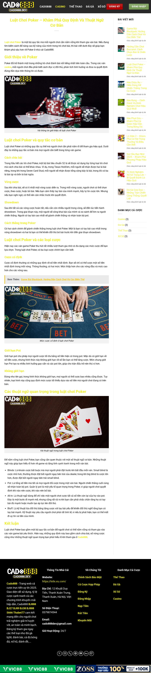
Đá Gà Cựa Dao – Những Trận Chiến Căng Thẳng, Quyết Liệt (137, 194)
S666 (10, 612)
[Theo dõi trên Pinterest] (75, 653)
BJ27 (10, 608)
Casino (60, 6)
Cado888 (45, 6)
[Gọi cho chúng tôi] (70, 653)
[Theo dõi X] (59, 653)
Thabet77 (19, 612)
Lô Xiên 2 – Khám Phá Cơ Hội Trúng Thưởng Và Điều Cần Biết (136, 140)
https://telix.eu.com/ (54, 581)
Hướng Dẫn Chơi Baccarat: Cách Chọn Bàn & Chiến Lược (136, 51)
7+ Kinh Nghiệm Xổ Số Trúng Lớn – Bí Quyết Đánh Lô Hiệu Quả (136, 176)
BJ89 (16, 608)
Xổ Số (101, 6)
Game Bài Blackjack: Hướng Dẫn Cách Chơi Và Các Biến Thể (136, 33)
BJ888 (32, 604)
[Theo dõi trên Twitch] (91, 653)
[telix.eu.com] (18, 6)
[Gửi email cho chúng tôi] (64, 653)
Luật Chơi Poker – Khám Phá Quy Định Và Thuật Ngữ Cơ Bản (136, 68)
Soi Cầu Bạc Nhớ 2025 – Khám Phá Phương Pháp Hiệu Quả (136, 158)
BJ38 (23, 608)
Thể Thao (75, 6)
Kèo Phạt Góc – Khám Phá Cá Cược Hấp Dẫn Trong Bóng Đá (135, 122)
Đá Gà (90, 6)
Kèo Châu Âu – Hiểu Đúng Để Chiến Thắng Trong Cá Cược (137, 86)
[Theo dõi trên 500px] (86, 653)
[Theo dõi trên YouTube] (80, 653)
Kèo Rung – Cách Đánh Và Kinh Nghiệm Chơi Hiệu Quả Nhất (136, 104)
